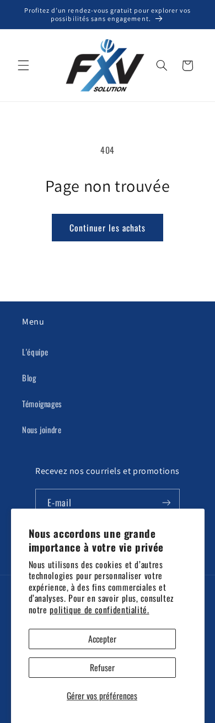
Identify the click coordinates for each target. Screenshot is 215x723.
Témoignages (42, 403)
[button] (23, 65)
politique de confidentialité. (99, 609)
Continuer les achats (107, 227)
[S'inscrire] (166, 502)
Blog (29, 377)
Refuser (102, 667)
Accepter (102, 638)
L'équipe (35, 352)
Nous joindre (42, 429)
